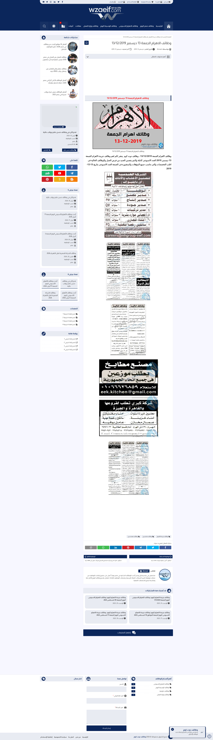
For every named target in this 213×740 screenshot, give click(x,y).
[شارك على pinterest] (128, 547)
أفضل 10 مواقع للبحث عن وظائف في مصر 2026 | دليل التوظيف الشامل (54, 46)
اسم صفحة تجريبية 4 (69, 324)
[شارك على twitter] (153, 547)
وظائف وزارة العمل (90, 26)
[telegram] (46, 2)
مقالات (78, 26)
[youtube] (43, 2)
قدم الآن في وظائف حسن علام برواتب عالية (59, 132)
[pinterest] (47, 179)
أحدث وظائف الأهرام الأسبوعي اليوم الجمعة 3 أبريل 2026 (60, 235)
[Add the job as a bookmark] (86, 43)
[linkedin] (54, 2)
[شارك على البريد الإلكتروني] (91, 547)
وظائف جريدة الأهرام (154, 37)
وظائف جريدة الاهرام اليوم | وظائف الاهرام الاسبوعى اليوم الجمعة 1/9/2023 (151, 598)
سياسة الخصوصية (146, 2)
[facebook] (62, 2)
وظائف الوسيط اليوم (108, 26)
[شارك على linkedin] (116, 547)
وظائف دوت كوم (140, 737)
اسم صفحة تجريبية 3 (69, 321)
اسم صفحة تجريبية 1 (69, 314)
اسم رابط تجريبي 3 (69, 346)
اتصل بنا (158, 2)
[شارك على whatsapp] (103, 547)
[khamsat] (59, 179)
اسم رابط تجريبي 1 (69, 339)
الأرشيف (120, 2)
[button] (53, 26)
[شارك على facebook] (165, 547)
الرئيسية (159, 26)
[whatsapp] (50, 2)
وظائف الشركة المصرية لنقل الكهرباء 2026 (61, 253)
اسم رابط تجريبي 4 (69, 349)
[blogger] (72, 179)
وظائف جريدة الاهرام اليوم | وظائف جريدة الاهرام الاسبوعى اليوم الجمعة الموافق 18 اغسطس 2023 (152, 614)
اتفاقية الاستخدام (132, 2)
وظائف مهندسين (133, 536)
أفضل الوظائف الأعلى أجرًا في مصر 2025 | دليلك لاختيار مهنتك (54, 81)
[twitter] (58, 2)
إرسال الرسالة (107, 728)
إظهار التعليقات (124, 632)
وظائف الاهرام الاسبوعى (128, 26)
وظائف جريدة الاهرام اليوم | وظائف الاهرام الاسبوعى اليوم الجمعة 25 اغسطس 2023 (107, 598)
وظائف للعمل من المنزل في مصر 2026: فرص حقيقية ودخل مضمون (54, 58)
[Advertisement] (126, 78)
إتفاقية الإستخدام (46, 737)
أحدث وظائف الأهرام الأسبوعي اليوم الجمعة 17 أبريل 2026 (60, 215)
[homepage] (168, 26)
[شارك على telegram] (140, 547)
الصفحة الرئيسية (166, 37)
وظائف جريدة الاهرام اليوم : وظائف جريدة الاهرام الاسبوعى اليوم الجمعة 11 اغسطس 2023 (108, 614)
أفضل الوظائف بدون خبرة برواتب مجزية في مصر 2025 (55, 93)
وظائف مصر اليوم (147, 26)
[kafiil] (47, 173)
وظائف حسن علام (69, 150)
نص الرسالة (119, 707)
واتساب (111, 2)
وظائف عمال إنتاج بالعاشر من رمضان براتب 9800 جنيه (56, 70)
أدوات (71, 26)
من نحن (166, 2)
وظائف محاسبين (147, 536)
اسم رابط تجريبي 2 (69, 342)
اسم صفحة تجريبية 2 (69, 317)
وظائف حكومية (151, 691)
